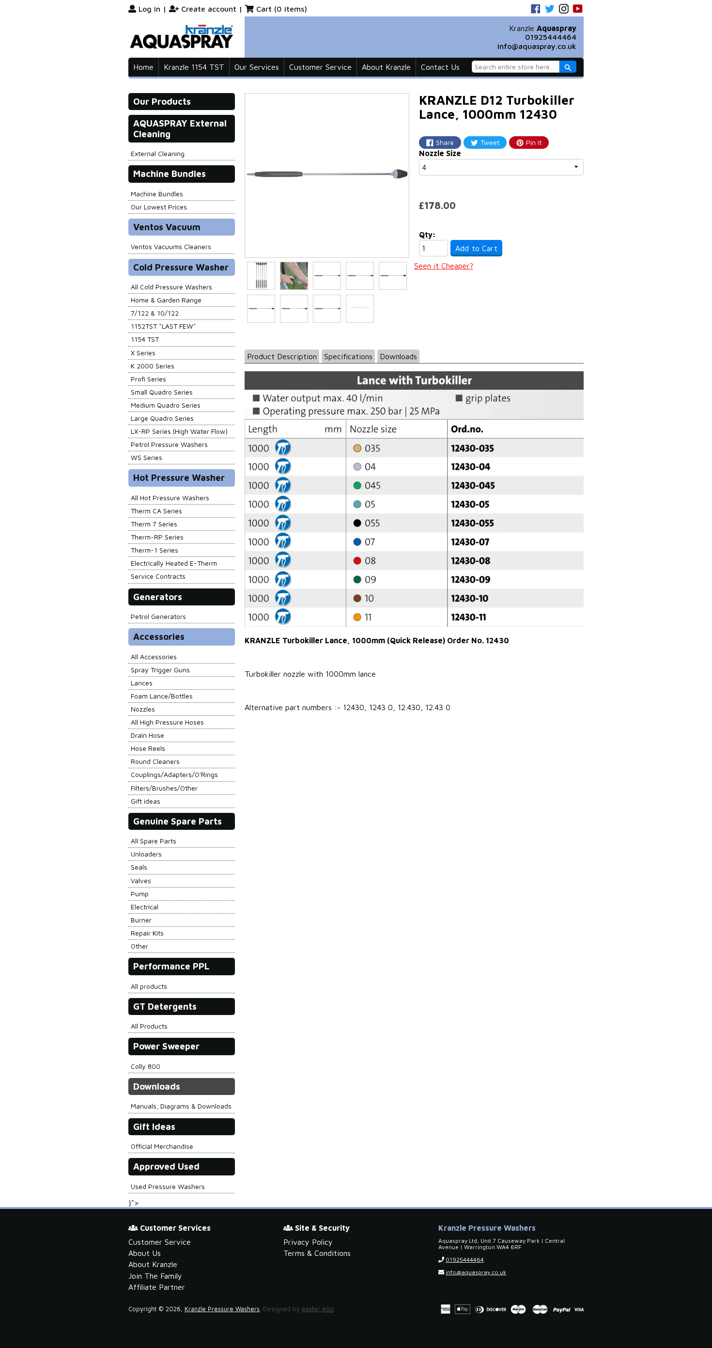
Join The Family (155, 1275)
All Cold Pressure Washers (171, 287)
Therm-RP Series (157, 537)
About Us (144, 1253)
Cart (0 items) (281, 8)
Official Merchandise (162, 1146)
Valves (141, 880)
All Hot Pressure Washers (170, 497)
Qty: (427, 234)
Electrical (144, 907)
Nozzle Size (440, 153)
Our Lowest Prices (159, 207)
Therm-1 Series (154, 550)
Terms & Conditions (317, 1253)
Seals (139, 867)
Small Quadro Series (162, 392)
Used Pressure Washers (168, 1186)
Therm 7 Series (154, 524)
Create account (208, 8)
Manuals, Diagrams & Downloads (181, 1106)
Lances (142, 683)
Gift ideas (145, 801)
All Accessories (154, 656)
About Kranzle (386, 67)
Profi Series (148, 379)
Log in (149, 8)
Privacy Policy (308, 1241)
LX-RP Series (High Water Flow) (179, 431)
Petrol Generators (158, 616)
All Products (149, 1026)
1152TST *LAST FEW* (163, 326)
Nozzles (143, 709)
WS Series (146, 457)
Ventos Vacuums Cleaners (171, 246)
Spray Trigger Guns (160, 670)
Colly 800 (145, 1066)
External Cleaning (158, 153)
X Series (143, 353)
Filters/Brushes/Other (164, 788)
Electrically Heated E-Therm (174, 563)
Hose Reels (148, 748)
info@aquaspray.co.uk (536, 46)
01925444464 (550, 36)
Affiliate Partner (156, 1287)
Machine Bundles (157, 194)
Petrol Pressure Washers (169, 444)
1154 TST (145, 339)
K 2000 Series (152, 366)
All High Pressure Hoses (167, 722)
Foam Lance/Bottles (162, 696)
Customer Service (320, 67)
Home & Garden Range (166, 300)
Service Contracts (158, 576)
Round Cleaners (155, 761)
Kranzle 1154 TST (194, 67)
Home (143, 67)
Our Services (256, 67)
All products (149, 986)
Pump (140, 893)
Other (139, 946)
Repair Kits (147, 933)
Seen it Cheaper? (443, 265)
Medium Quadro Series (166, 405)
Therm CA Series (156, 511)
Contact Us (440, 67)
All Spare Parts (153, 841)
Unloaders (146, 854)
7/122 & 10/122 (155, 313)
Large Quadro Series (162, 418)
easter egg (318, 1309)
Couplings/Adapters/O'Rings (174, 774)
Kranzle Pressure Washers (222, 1309)
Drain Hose (147, 735)
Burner (141, 920)
